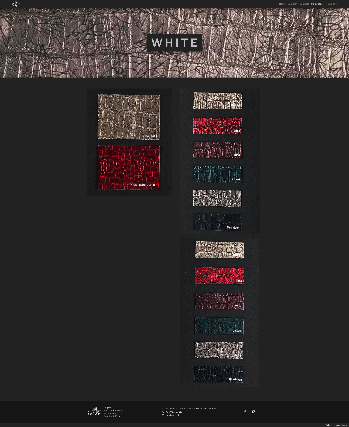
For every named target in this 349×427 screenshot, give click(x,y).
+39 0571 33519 (174, 412)
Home (282, 4)
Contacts (304, 4)
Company (292, 4)
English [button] (331, 4)
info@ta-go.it (172, 415)
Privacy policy (110, 413)
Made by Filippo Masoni (336, 425)
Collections (317, 4)
